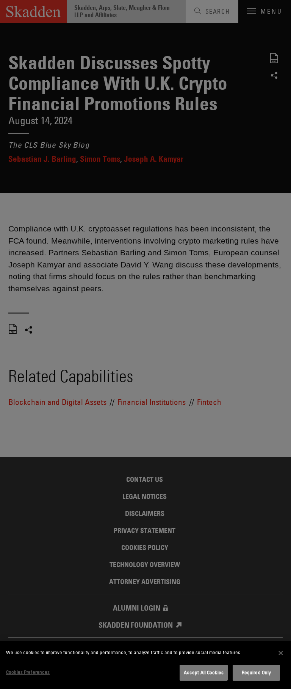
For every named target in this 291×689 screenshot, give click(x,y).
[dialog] (145, 665)
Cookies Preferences (28, 672)
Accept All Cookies (204, 672)
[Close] (280, 653)
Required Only (256, 672)
